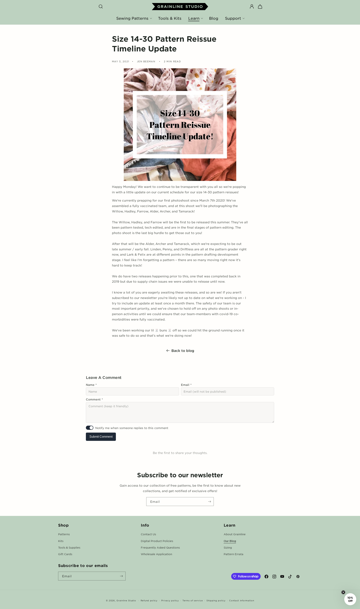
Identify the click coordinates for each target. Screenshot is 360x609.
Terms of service (192, 600)
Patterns (64, 534)
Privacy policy (170, 600)
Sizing (228, 547)
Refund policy (149, 600)
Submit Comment (100, 436)
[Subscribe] (209, 501)
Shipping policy (216, 600)
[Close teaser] (343, 592)
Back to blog (182, 351)
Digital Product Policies (157, 540)
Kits (60, 540)
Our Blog (230, 540)
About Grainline (235, 534)
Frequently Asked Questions (160, 547)
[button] (101, 6)
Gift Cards (65, 554)
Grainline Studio (126, 600)
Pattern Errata (233, 554)
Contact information (241, 600)
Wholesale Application (156, 554)
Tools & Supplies (69, 547)
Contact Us (148, 534)
